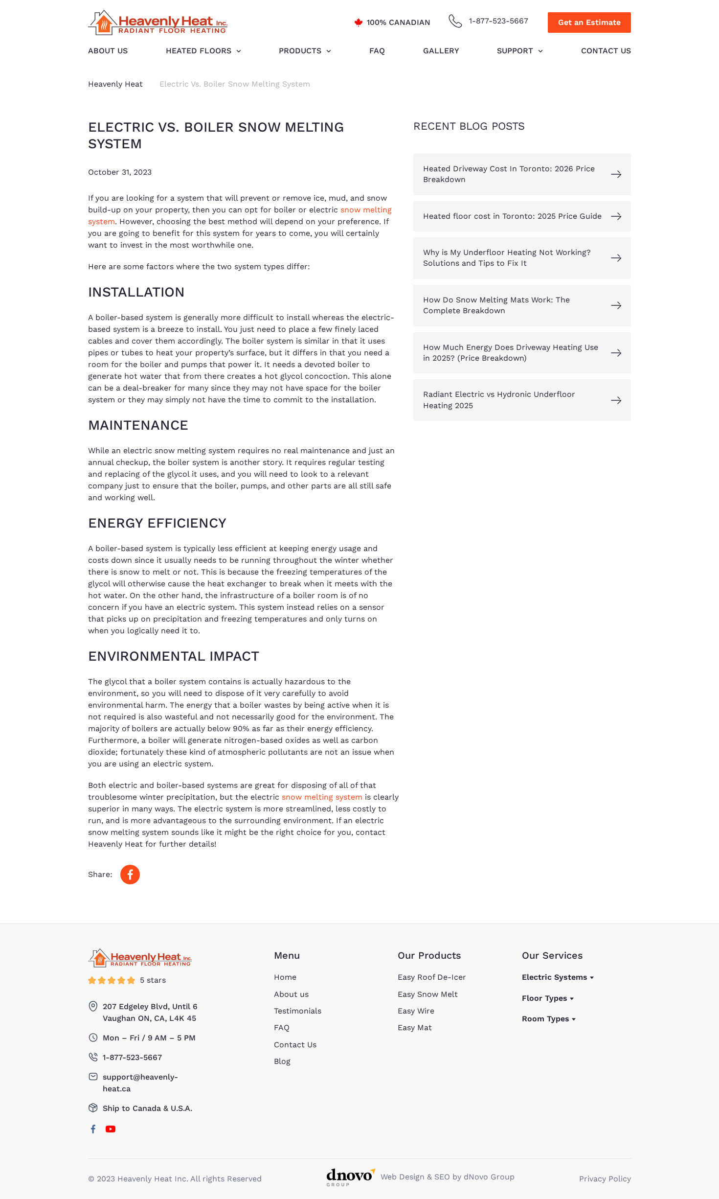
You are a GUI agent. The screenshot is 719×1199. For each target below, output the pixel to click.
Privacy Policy (605, 1178)
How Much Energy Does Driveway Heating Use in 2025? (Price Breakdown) (510, 353)
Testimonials (297, 1010)
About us (108, 50)
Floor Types (544, 998)
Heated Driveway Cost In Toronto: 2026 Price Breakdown (509, 174)
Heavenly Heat (115, 84)
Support (515, 50)
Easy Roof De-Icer (432, 977)
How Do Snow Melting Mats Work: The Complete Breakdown (496, 305)
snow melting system (322, 797)
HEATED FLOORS (198, 50)
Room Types (545, 1018)
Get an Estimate (589, 22)
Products (300, 50)
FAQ (377, 50)
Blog (282, 1061)
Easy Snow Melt (428, 994)
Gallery (441, 50)
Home (285, 977)
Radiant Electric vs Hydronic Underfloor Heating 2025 (499, 400)
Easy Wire (416, 1010)
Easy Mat (415, 1027)
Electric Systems (554, 977)
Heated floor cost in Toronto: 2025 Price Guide (512, 216)
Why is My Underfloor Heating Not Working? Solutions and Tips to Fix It (507, 258)
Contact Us (606, 50)
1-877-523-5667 (498, 20)
